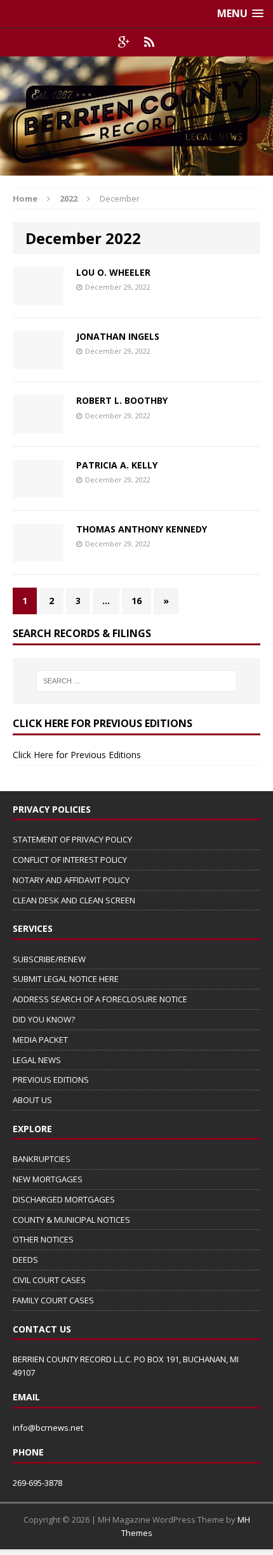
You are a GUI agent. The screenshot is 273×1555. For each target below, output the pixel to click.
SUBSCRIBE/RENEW (49, 959)
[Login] (149, 42)
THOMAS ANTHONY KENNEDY (141, 529)
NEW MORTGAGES (48, 1179)
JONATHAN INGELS (117, 336)
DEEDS (25, 1259)
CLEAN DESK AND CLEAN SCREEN (74, 900)
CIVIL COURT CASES (49, 1280)
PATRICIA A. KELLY (116, 465)
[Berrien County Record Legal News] (136, 116)
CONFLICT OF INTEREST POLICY (70, 859)
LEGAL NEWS (37, 1060)
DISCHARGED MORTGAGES (64, 1199)
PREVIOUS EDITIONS (51, 1079)
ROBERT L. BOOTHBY (122, 400)
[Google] (123, 42)
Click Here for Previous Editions (77, 755)
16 (136, 601)
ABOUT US (32, 1100)
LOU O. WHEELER (113, 272)
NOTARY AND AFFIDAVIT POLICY (71, 880)
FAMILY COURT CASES (53, 1300)
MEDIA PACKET (40, 1039)
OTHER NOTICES (43, 1239)
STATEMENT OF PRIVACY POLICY (72, 839)
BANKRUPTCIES (41, 1159)
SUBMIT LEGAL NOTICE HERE (66, 978)
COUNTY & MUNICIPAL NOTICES (71, 1219)
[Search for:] (136, 681)
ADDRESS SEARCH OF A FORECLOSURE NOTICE (100, 999)
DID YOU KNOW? (44, 1019)
